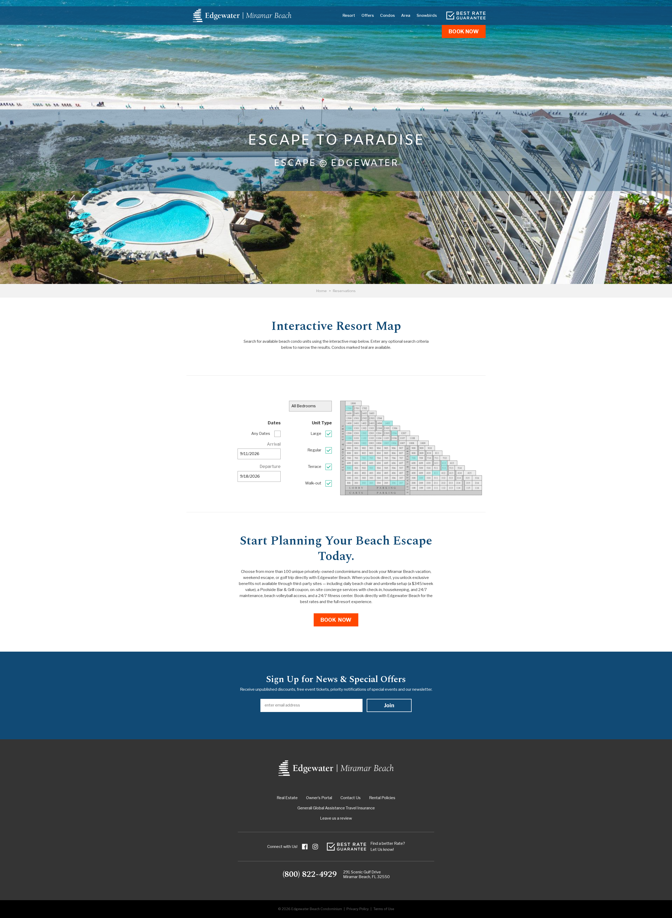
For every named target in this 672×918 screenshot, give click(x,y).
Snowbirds (427, 15)
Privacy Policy (357, 909)
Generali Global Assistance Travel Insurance (336, 808)
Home (321, 291)
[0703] (371, 458)
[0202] (364, 483)
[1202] (364, 433)
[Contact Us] (466, 15)
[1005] (386, 443)
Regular (314, 450)
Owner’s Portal (319, 797)
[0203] (371, 483)
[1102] (364, 438)
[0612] (444, 463)
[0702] (364, 458)
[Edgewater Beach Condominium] (242, 15)
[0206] (393, 483)
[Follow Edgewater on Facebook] (305, 846)
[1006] (393, 443)
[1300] (349, 428)
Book (464, 31)
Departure (270, 466)
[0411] (436, 473)
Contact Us (350, 797)
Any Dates (260, 433)
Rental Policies (382, 797)
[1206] (394, 433)
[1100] (349, 438)
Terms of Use (383, 909)
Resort (349, 15)
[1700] (349, 408)
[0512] (444, 468)
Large (316, 433)
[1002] (364, 443)
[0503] (371, 468)
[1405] (387, 423)
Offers (367, 15)
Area (405, 15)
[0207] (401, 483)
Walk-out (313, 483)
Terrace (314, 466)
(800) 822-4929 (309, 874)
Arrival (273, 444)
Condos (387, 15)
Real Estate (287, 797)
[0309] (421, 478)
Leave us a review (336, 818)
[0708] (414, 458)
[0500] (349, 468)
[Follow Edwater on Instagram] (315, 846)
